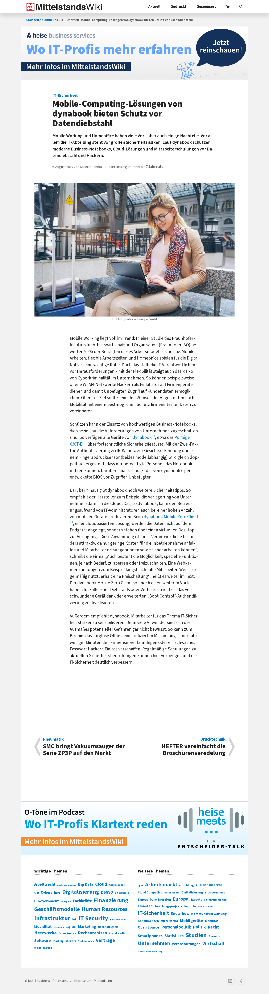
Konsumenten (118, 919)
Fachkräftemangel (215, 900)
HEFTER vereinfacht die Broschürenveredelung (193, 746)
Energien (66, 901)
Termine (214, 936)
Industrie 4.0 (205, 906)
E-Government (46, 901)
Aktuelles (51, 20)
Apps (140, 885)
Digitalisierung (80, 892)
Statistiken (174, 936)
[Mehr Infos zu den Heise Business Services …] (134, 53)
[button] (241, 6)
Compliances (117, 885)
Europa (181, 899)
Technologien (86, 941)
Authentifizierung (66, 885)
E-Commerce (122, 893)
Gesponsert (206, 6)
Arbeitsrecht (44, 884)
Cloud (101, 884)
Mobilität (212, 921)
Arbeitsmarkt (161, 884)
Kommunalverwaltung (209, 913)
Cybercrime (50, 892)
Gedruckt (178, 6)
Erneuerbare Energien (154, 899)
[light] (228, 6)
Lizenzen (59, 927)
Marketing (87, 927)
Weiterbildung (43, 948)
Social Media (117, 933)
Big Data (85, 884)
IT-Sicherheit (153, 913)
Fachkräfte (82, 901)
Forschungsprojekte (168, 906)
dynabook (142, 437)
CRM (36, 893)
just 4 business (39, 980)
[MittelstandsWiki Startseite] (63, 6)
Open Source (67, 933)
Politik (199, 927)
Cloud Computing (150, 892)
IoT (74, 919)
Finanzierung (111, 900)
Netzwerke (45, 933)
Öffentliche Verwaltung (150, 951)
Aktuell (154, 6)
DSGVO (107, 892)
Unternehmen (154, 943)
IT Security (93, 918)
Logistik (71, 927)
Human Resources (105, 909)
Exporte (196, 899)
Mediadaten (103, 980)
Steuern (70, 941)
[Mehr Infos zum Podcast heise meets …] (134, 828)
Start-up (58, 941)
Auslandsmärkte (209, 885)
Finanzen (145, 906)
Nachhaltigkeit (108, 927)
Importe (190, 906)
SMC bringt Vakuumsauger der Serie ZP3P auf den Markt (84, 746)
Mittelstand (169, 921)
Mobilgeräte (191, 921)
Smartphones (150, 936)
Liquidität (43, 927)
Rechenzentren (92, 933)
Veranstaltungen (186, 944)
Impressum (82, 980)
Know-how (180, 913)
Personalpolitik (176, 927)
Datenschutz (171, 893)
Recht (213, 927)
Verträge (105, 940)
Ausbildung (186, 885)
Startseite (33, 20)
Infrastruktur (52, 918)
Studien (196, 935)
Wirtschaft (213, 943)
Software (42, 941)
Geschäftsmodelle (57, 909)
